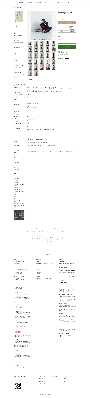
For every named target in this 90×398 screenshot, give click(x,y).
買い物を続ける (60, 55)
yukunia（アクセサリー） (17, 121)
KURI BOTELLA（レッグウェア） (18, 65)
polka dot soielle (16, 87)
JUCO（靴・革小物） (17, 58)
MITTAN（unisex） (16, 70)
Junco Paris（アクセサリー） (18, 62)
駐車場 (15, 194)
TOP (14, 7)
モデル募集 (15, 196)
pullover (21, 7)
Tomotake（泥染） (16, 114)
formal (15, 135)
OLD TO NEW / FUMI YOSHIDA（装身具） (19, 85)
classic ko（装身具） (16, 40)
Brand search (38, 2)
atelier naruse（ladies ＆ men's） (18, 35)
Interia (14, 167)
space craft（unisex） (16, 106)
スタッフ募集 (16, 182)
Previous (29, 26)
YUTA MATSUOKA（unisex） (18, 123)
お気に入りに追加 (67, 42)
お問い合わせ (16, 198)
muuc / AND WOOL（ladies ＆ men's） (19, 74)
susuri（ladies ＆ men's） (17, 111)
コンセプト (15, 176)
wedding (16, 133)
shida (14, 102)
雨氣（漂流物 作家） (17, 118)
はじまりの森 (16, 126)
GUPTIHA (15, 53)
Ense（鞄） (15, 45)
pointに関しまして (16, 180)
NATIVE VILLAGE (16, 77)
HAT (14, 155)
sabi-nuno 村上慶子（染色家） (18, 94)
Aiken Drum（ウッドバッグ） (18, 29)
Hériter (14, 55)
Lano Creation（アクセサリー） (18, 67)
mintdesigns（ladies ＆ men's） (18, 72)
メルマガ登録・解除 (54, 376)
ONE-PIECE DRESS (16, 145)
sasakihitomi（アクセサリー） (18, 99)
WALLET (15, 164)
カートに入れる (67, 46)
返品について (60, 51)
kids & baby (16, 130)
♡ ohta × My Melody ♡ (17, 82)
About (45, 2)
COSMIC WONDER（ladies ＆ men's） (19, 42)
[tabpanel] (19, 16)
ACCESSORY (15, 152)
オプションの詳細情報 (67, 22)
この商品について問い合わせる (63, 54)
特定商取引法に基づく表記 (62, 52)
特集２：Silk (16, 187)
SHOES (15, 157)
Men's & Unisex (17, 128)
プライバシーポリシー (42, 383)
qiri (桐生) (15, 90)
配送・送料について (42, 376)
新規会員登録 (66, 378)
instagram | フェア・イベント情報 (19, 203)
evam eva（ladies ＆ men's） (17, 47)
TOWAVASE (15, 116)
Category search (28, 2)
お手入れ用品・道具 (16, 169)
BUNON (15, 37)
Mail (68, 2)
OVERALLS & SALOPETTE (17, 150)
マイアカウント (66, 376)
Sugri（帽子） (16, 109)
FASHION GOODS (16, 162)
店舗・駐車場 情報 (16, 178)
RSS (52, 378)
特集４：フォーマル (17, 189)
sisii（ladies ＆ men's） (17, 104)
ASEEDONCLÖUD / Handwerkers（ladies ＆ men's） (18, 31)
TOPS (18, 7)
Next (55, 26)
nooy (14, 79)
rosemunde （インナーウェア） (18, 92)
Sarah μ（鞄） (16, 97)
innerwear (15, 160)
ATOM (54, 378)
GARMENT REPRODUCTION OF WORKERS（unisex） (18, 50)
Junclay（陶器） (16, 60)
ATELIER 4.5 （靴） (16, 33)
